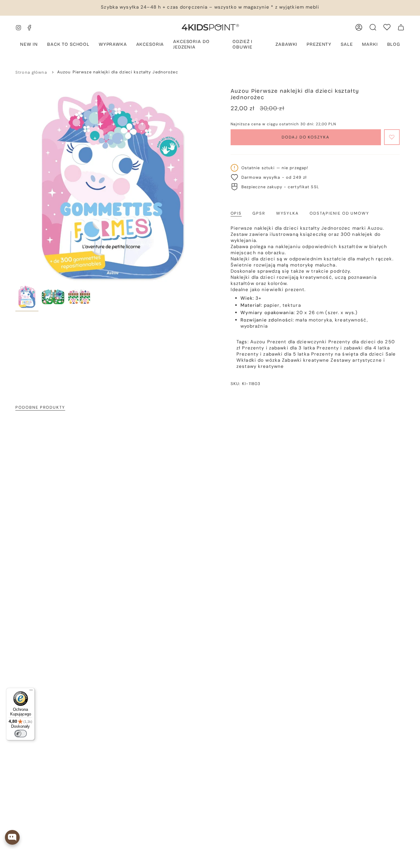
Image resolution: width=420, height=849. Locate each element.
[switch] (20, 733)
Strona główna (31, 72)
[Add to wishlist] (392, 137)
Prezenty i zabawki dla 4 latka (353, 348)
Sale (391, 354)
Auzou (258, 342)
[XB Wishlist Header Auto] (386, 27)
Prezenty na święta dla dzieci (347, 354)
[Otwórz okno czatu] (12, 837)
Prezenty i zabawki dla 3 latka (278, 348)
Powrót (15, 185)
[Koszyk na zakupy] (401, 27)
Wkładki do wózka (258, 360)
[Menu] (31, 691)
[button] (113, 44)
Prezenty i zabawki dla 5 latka (273, 354)
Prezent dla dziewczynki (297, 342)
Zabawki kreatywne (305, 360)
